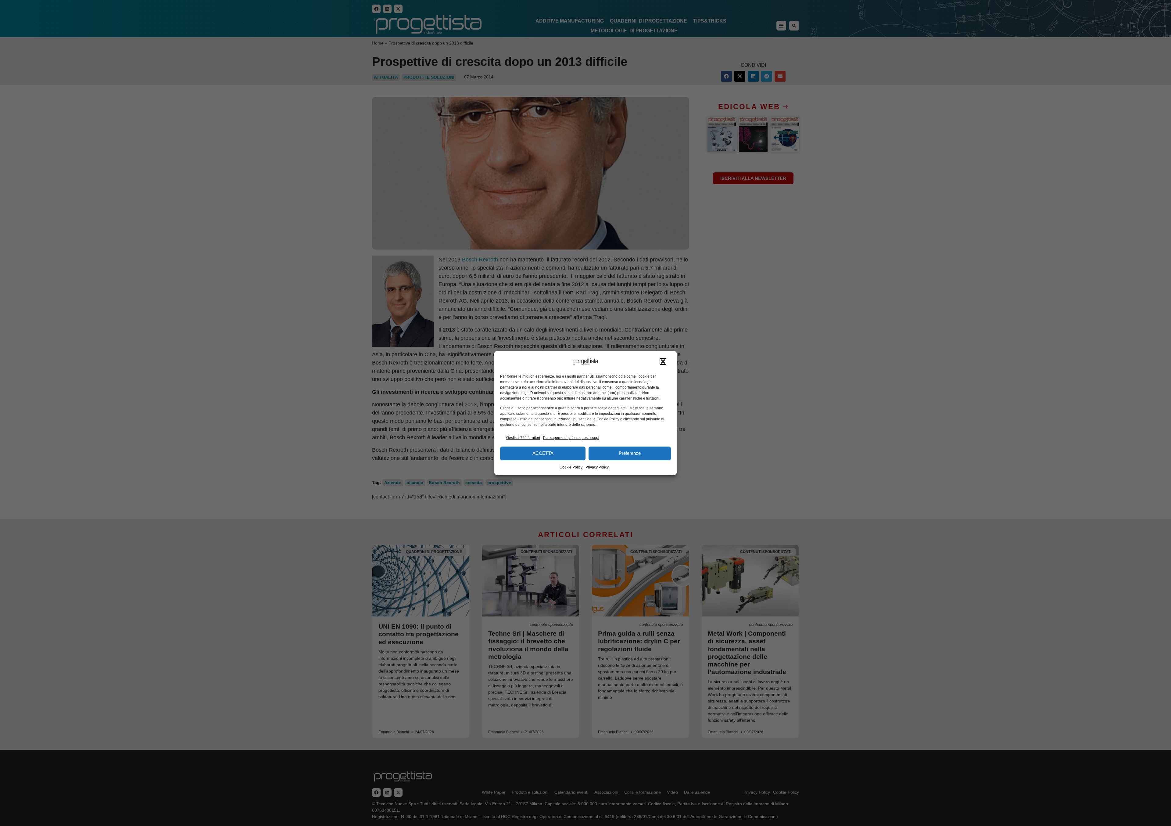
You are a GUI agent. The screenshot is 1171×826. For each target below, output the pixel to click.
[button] (663, 361)
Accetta (542, 453)
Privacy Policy (597, 467)
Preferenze (630, 453)
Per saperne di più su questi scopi (571, 438)
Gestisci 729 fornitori (523, 438)
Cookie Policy (571, 467)
